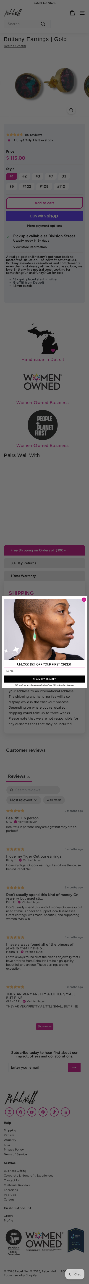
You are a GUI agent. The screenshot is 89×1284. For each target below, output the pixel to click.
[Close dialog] (84, 600)
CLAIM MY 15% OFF (44, 679)
